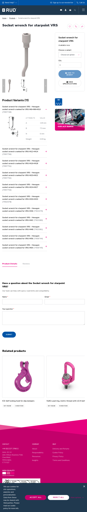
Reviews (26, 264)
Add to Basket (70, 74)
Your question (8, 309)
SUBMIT (9, 334)
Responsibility (37, 452)
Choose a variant (64, 50)
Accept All (36, 497)
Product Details (9, 264)
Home (4, 18)
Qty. (60, 60)
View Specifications (70, 83)
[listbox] (69, 54)
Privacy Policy (57, 456)
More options (75, 497)
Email (47, 297)
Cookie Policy (57, 452)
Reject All (58, 497)
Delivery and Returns (60, 449)
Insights (35, 460)
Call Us (82, 2)
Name (5, 297)
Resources (36, 456)
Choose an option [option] (68, 55)
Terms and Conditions (61, 460)
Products (12, 18)
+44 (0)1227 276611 (10, 449)
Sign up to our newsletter (63, 2)
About (34, 449)
